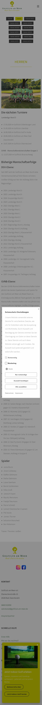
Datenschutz (9, 393)
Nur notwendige (21, 375)
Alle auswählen (21, 387)
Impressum (19, 393)
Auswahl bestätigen (21, 381)
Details (11, 369)
